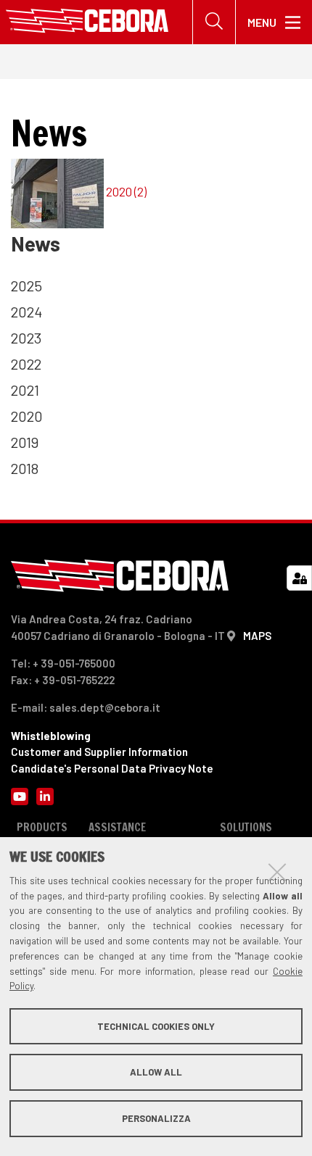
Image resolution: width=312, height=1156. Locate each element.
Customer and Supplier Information (99, 751)
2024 (26, 311)
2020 (27, 416)
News (35, 243)
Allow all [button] (156, 1072)
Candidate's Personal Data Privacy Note (112, 768)
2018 (24, 468)
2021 (25, 390)
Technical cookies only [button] (156, 1026)
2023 (26, 337)
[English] (87, 22)
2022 (26, 364)
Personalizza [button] (156, 1118)
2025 (26, 285)
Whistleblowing (51, 735)
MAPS (257, 635)
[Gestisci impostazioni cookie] (299, 578)
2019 (24, 442)
